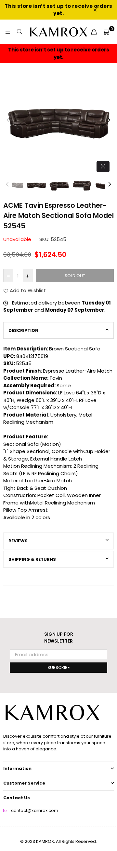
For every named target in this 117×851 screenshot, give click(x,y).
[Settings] (94, 32)
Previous (8, 120)
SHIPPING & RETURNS (32, 559)
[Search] (19, 32)
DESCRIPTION (23, 330)
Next (109, 120)
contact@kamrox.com (34, 810)
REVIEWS (18, 541)
